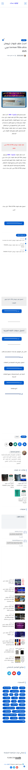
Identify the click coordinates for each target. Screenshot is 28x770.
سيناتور (22, 704)
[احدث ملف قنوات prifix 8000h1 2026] (20, 651)
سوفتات (7, 701)
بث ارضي (22, 694)
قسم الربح (21, 708)
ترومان (23, 40)
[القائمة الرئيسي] (25, 3)
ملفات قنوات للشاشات (10, 714)
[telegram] (9, 673)
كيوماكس (22, 714)
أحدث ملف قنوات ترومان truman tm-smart (13, 240)
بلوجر (16, 694)
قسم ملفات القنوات (19, 711)
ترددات (22, 698)
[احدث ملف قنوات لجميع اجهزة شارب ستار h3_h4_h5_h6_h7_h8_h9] (20, 659)
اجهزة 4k (15, 687)
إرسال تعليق (20, 516)
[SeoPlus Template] (23, 764)
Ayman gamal (20, 55)
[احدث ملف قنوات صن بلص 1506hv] (20, 634)
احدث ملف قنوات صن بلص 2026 (8, 582)
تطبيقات (7, 698)
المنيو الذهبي (15, 691)
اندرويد (6, 691)
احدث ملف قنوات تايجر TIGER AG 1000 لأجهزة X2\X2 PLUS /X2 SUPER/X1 (8, 643)
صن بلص (15, 704)
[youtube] (14, 673)
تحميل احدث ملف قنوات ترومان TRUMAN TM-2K (14, 246)
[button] (20, 444)
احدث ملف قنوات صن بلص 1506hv (8, 633)
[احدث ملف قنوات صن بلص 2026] (20, 582)
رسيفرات (22, 701)
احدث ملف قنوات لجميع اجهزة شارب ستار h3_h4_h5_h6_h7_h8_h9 (8, 660)
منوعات (22, 718)
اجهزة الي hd (7, 687)
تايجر (11, 694)
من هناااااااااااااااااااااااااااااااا (14, 223)
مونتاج (6, 718)
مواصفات (14, 718)
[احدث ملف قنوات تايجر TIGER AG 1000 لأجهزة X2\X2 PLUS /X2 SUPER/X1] (20, 642)
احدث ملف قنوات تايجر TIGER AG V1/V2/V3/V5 (8, 625)
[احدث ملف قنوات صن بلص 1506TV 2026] (20, 590)
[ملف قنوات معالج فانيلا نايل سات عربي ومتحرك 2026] (20, 607)
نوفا (23, 721)
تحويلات (5, 694)
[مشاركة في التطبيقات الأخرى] (6, 444)
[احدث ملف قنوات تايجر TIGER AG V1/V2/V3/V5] (20, 625)
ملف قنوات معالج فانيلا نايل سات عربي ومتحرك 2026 (8, 608)
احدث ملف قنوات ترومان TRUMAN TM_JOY (13, 251)
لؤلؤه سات (14, 3)
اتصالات (22, 687)
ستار (15, 701)
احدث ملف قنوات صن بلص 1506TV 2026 (8, 590)
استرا (23, 691)
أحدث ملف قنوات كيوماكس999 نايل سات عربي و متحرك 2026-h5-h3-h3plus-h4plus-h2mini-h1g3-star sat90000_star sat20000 (8, 618)
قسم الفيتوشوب (10, 708)
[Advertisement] (14, 24)
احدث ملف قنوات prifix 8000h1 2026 (9, 651)
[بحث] (2, 3)
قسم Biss (8, 711)
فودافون (7, 704)
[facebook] (19, 673)
